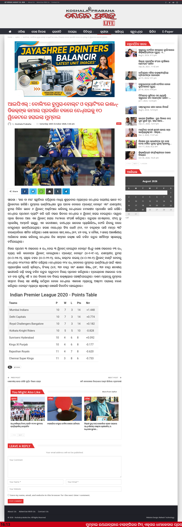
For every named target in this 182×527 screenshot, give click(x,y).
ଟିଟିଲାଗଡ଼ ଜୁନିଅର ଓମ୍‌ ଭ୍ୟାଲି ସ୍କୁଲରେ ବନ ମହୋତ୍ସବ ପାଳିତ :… (155, 96)
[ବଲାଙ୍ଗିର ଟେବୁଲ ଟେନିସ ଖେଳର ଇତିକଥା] (64, 409)
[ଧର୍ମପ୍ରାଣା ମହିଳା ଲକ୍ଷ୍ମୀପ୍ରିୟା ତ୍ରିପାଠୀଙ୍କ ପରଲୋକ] (131, 75)
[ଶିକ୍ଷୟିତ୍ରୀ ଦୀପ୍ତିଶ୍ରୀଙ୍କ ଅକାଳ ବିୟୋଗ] (131, 155)
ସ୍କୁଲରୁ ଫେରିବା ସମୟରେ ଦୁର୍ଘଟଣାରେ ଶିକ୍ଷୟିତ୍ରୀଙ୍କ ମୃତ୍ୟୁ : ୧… (156, 51)
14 (164, 201)
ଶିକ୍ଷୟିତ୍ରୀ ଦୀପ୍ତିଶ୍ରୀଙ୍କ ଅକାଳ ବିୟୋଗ (155, 153)
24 (136, 209)
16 (129, 205)
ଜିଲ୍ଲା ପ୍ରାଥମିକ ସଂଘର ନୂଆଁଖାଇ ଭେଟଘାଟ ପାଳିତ (154, 62)
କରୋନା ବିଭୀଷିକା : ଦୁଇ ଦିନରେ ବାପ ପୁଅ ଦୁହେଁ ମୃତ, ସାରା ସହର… (155, 119)
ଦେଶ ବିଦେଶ (39, 31)
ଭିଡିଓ (152, 31)
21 (164, 205)
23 (129, 209)
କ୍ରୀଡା (104, 31)
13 (157, 201)
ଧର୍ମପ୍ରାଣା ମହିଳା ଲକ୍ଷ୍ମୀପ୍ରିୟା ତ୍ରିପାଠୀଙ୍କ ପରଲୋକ (153, 74)
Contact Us (55, 2)
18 (143, 205)
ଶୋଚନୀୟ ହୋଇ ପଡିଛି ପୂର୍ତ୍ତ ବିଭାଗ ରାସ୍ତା (24, 381)
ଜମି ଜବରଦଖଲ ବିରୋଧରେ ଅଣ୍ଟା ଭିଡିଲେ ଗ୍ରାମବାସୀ (100, 381)
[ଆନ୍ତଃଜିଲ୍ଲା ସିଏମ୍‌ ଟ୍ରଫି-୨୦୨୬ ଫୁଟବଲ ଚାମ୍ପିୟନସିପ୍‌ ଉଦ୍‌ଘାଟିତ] (28, 409)
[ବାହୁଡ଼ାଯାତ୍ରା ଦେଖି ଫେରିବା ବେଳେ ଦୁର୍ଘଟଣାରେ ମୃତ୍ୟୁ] (131, 87)
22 (171, 205)
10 (136, 201)
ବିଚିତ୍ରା (87, 31)
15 (171, 201)
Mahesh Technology (166, 517)
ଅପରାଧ (72, 31)
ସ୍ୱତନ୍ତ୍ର (136, 31)
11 (143, 201)
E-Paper (167, 31)
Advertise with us (43, 2)
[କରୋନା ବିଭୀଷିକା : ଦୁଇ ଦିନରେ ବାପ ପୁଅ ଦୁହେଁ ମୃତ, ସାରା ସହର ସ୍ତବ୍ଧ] (131, 121)
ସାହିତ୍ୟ (119, 31)
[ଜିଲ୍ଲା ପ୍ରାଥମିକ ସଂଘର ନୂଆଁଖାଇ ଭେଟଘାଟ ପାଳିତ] (131, 64)
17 (136, 205)
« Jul (127, 217)
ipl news (17, 367)
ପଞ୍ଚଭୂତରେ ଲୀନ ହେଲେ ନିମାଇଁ (153, 106)
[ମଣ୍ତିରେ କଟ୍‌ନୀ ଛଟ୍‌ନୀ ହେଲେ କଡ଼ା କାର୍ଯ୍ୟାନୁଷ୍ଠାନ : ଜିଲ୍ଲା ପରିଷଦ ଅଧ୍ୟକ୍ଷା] (131, 132)
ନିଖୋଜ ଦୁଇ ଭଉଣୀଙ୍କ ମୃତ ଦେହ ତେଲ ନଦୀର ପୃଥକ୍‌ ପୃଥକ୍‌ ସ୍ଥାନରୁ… (155, 142)
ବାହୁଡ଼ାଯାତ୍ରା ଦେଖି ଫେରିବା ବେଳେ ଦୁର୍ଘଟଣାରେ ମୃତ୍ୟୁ (154, 85)
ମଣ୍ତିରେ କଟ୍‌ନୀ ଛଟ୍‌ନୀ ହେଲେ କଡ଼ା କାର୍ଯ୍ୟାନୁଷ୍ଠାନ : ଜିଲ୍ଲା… (154, 131)
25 (143, 209)
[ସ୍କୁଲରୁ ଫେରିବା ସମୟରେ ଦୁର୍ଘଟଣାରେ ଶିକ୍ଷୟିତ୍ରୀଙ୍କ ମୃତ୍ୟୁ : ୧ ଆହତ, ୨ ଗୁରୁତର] (131, 53)
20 (157, 205)
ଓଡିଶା (21, 31)
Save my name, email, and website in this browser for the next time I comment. (50, 495)
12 (150, 201)
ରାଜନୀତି (56, 31)
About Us (31, 2)
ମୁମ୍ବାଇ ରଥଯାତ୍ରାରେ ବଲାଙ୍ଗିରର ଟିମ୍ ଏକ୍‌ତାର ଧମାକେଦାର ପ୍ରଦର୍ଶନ (113, 524)
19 (150, 205)
